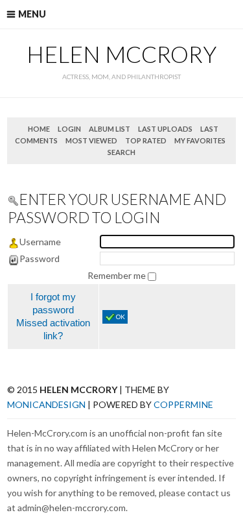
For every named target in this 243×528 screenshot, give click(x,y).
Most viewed (91, 140)
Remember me (117, 275)
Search (121, 152)
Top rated (146, 140)
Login (69, 129)
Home (39, 129)
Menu (32, 13)
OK (120, 316)
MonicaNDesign (46, 404)
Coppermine (183, 404)
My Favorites (200, 140)
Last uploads (165, 129)
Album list (109, 129)
